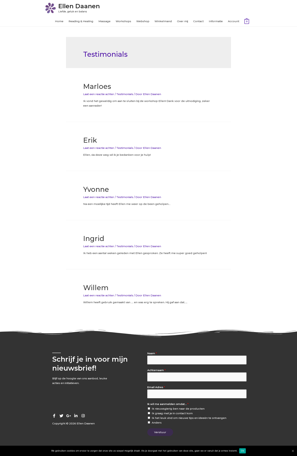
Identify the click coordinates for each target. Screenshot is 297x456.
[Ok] (292, 451)
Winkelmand (163, 21)
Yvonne (96, 189)
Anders (157, 422)
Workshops (123, 21)
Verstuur (160, 432)
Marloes (97, 86)
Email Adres (156, 387)
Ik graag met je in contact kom (172, 413)
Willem (95, 287)
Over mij (182, 21)
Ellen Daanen (79, 6)
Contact (198, 21)
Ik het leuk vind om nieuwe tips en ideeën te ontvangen (189, 418)
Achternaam (156, 370)
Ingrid (93, 238)
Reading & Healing (81, 21)
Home (59, 21)
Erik (90, 140)
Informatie (216, 21)
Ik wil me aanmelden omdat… (168, 404)
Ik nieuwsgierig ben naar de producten (178, 408)
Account (233, 21)
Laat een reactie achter (98, 94)
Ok (242, 450)
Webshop (142, 21)
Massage (104, 21)
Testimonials (124, 94)
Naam (152, 353)
